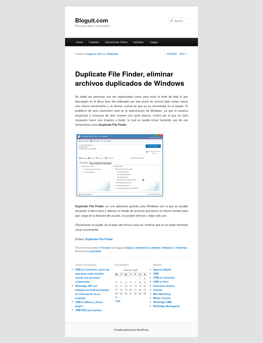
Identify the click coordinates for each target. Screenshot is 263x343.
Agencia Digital (162, 269)
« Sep (117, 301)
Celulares (138, 42)
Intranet (157, 290)
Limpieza (129, 247)
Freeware (94, 42)
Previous (170, 53)
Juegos (154, 42)
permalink (95, 251)
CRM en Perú (161, 281)
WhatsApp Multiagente (166, 306)
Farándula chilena (163, 286)
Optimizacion (142, 247)
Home (79, 42)
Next (184, 53)
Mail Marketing (162, 294)
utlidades (156, 247)
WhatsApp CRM (162, 302)
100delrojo (112, 54)
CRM (156, 273)
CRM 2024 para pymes (88, 310)
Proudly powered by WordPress (131, 329)
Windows (167, 247)
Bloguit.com (91, 20)
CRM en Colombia (164, 277)
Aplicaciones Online (116, 42)
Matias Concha (162, 298)
